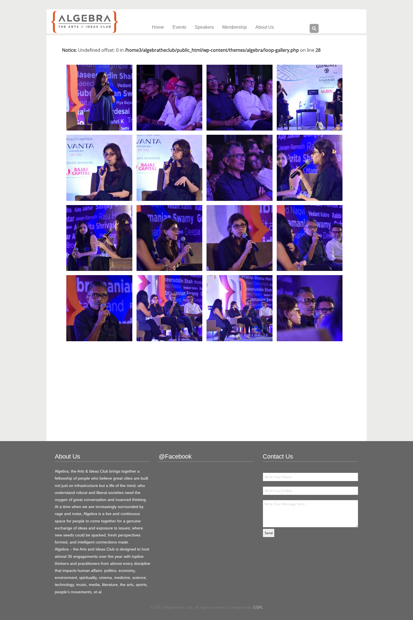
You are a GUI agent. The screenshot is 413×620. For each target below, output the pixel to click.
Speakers (204, 27)
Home (158, 27)
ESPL (258, 607)
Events (179, 27)
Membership (234, 27)
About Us (264, 27)
